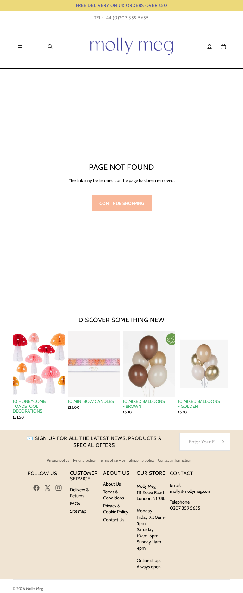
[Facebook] (36, 488)
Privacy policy (58, 460)
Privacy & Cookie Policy (115, 509)
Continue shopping (121, 203)
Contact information (174, 460)
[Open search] (50, 46)
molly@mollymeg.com (190, 491)
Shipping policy (141, 460)
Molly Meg (34, 588)
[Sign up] (221, 442)
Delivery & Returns (79, 493)
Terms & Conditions (113, 495)
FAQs (75, 503)
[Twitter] (47, 488)
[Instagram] (58, 488)
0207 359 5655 (185, 508)
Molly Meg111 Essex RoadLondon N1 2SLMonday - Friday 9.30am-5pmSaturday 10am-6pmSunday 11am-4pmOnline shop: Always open (151, 526)
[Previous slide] (17, 364)
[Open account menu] (209, 46)
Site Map (78, 511)
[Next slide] (60, 364)
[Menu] (20, 46)
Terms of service (112, 460)
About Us (112, 484)
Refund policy (84, 460)
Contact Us (113, 520)
